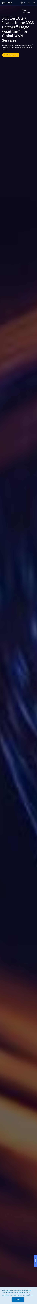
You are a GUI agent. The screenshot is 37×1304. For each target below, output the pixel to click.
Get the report (8, 55)
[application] (18, 1295)
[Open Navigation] (34, 2)
